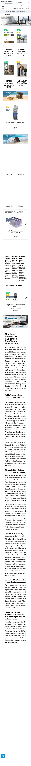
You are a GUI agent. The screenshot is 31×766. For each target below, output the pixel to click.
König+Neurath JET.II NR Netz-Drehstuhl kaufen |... (15, 306)
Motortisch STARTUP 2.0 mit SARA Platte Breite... (8, 50)
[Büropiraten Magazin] (15, 321)
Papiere (16, 640)
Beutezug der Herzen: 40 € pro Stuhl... (15, 258)
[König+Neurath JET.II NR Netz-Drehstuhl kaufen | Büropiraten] (15, 296)
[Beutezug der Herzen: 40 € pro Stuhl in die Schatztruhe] (15, 248)
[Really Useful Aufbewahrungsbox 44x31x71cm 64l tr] (15, 222)
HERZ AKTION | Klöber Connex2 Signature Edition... (22, 50)
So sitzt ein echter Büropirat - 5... (22, 259)
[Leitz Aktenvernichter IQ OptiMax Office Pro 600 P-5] (15, 112)
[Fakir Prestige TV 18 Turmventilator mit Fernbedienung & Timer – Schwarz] (22, 70)
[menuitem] (28, 7)
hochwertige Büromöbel (14, 418)
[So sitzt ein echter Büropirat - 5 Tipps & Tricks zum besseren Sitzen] (22, 248)
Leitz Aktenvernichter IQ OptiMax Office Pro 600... (15, 123)
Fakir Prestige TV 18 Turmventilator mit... (22, 82)
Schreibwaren (22, 638)
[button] (3, 756)
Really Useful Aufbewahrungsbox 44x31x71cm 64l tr (15, 232)
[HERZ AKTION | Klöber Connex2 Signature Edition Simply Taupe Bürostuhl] (9, 70)
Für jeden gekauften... (8, 257)
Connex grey (15, 21)
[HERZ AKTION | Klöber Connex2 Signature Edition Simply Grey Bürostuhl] (22, 38)
